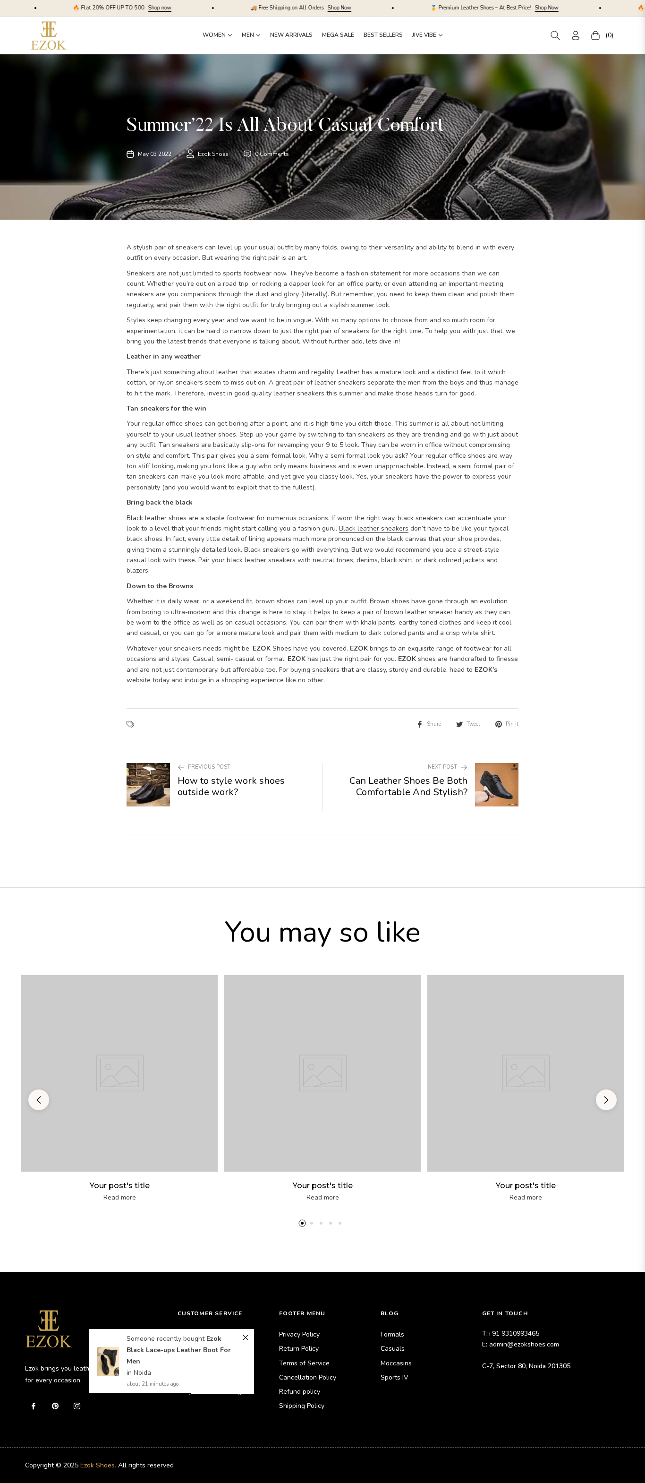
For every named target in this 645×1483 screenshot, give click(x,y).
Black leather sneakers (373, 528)
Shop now (87, 7)
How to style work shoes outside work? (231, 786)
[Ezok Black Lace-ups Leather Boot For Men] (108, 1361)
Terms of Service (304, 1363)
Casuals (393, 1348)
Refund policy (299, 1391)
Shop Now (267, 7)
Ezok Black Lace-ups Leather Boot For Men (179, 1350)
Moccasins (396, 1363)
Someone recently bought (166, 1338)
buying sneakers (314, 669)
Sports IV (394, 1377)
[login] (576, 35)
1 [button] (302, 1223)
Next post (442, 767)
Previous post (209, 767)
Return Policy (299, 1348)
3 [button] (321, 1223)
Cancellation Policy (307, 1377)
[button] (555, 35)
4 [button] (330, 1223)
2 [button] (311, 1223)
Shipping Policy (301, 1405)
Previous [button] (38, 1099)
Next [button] (606, 1099)
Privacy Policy (299, 1334)
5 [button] (340, 1223)
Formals (392, 1334)
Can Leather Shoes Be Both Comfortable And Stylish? (408, 786)
